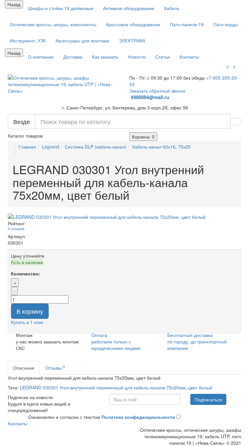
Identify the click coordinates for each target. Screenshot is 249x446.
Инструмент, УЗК (28, 40)
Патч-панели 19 (187, 24)
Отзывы (55, 367)
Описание (23, 367)
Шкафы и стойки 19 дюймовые (60, 8)
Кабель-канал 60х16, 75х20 (161, 146)
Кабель (171, 8)
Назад (13, 4)
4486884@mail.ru (151, 97)
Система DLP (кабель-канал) (95, 146)
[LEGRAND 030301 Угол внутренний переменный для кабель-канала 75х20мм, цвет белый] (124, 217)
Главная (27, 146)
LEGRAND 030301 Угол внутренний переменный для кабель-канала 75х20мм (102, 387)
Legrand (50, 146)
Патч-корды (225, 24)
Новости (137, 56)
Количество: (25, 273)
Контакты (189, 56)
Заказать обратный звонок (157, 90)
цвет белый (200, 387)
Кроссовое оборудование (133, 24)
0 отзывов (16, 228)
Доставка (72, 56)
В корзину (30, 311)
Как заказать (105, 56)
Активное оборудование (128, 8)
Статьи (162, 56)
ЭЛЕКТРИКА (132, 40)
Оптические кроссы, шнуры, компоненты (53, 24)
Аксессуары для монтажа (82, 40)
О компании (40, 56)
